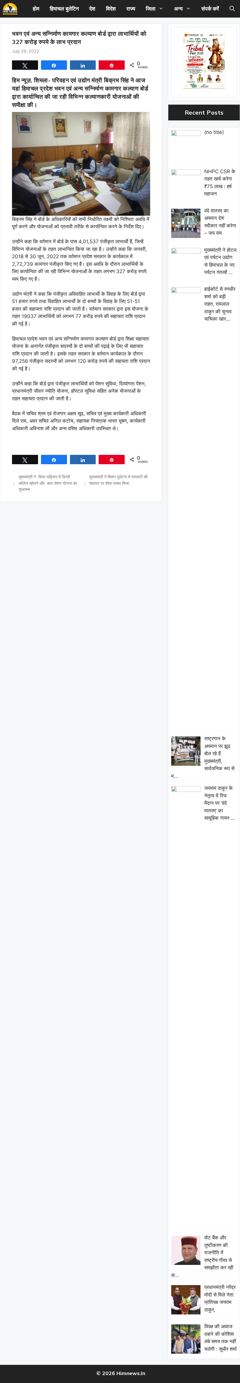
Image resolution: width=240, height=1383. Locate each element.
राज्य (130, 8)
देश (92, 8)
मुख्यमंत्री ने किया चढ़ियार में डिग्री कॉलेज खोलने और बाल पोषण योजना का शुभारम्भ (48, 483)
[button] (232, 9)
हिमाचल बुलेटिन (64, 8)
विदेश (111, 8)
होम (36, 8)
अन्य (178, 8)
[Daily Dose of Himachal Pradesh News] (10, 9)
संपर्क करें (210, 8)
